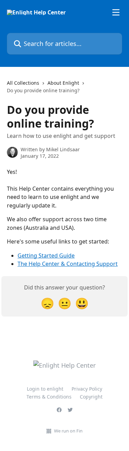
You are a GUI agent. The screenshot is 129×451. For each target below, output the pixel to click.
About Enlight (63, 83)
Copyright (91, 396)
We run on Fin (68, 431)
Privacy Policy (87, 388)
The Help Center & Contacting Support (68, 264)
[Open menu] (116, 12)
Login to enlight (45, 388)
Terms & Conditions (49, 396)
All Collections (23, 83)
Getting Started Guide (46, 255)
